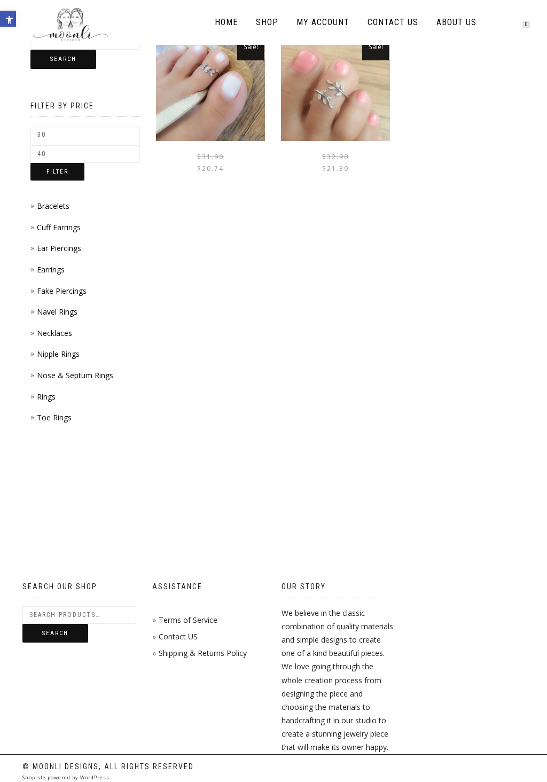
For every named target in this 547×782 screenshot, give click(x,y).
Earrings (51, 269)
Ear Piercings (59, 248)
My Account (322, 22)
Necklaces (54, 333)
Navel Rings (57, 312)
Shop (267, 22)
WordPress (94, 777)
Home (226, 22)
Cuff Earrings (59, 227)
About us (456, 22)
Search (63, 59)
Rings (46, 397)
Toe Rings (54, 417)
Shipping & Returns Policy (203, 653)
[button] (8, 19)
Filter (57, 171)
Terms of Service (188, 620)
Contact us (393, 22)
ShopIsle (35, 777)
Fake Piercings (62, 291)
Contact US (178, 636)
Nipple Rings (58, 354)
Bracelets (53, 206)
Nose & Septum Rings (75, 375)
